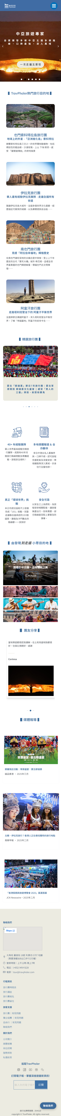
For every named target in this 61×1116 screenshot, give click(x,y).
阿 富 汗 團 (30, 66)
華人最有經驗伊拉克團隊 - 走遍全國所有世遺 (30, 198)
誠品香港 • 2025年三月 (16, 773)
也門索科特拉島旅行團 (30, 134)
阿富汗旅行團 (30, 308)
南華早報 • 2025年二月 (16, 840)
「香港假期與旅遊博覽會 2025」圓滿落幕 (26, 892)
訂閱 (41, 1084)
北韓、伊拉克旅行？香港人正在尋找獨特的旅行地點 (30, 835)
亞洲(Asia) (30, 575)
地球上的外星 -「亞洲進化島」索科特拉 (30, 139)
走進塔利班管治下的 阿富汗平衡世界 (30, 312)
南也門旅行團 (30, 249)
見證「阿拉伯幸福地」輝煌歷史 (30, 253)
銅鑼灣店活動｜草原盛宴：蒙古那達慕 (23, 769)
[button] (54, 5)
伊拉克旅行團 (30, 192)
